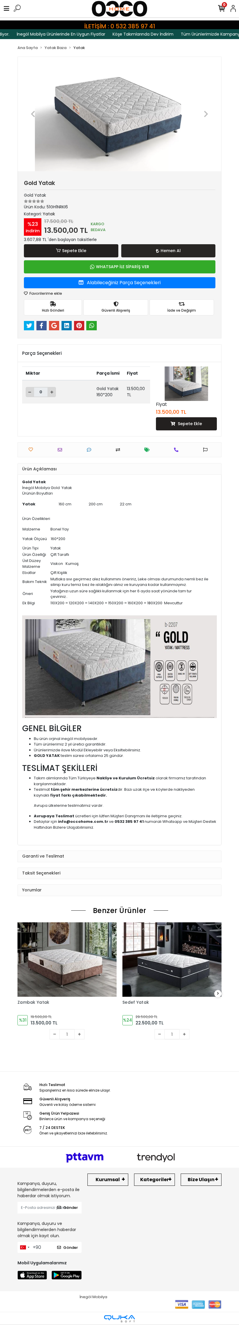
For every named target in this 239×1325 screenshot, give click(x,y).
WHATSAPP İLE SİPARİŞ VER (122, 267)
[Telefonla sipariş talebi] (178, 449)
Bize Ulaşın (201, 1179)
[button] (33, 114)
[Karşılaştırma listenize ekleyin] (119, 449)
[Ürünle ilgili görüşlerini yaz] (90, 449)
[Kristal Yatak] (172, 972)
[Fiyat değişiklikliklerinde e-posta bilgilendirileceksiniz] (148, 449)
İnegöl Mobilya (93, 1297)
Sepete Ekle (74, 251)
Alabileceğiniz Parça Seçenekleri (123, 282)
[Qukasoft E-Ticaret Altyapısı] (119, 1318)
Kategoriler (154, 1179)
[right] (218, 993)
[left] (21, 993)
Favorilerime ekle (45, 293)
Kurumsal (108, 1179)
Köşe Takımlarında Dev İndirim (131, 34)
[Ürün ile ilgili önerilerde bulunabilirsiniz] (207, 449)
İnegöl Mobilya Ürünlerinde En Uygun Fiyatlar (49, 34)
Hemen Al (171, 251)
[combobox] (24, 1247)
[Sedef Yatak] (67, 959)
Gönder (70, 1207)
